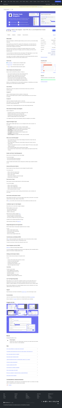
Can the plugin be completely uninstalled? (13, 367)
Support (27, 395)
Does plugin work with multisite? (11, 375)
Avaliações (13, 34)
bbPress (49, 396)
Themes (16, 395)
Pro (8, 200)
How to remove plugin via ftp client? (12, 370)
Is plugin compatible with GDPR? (12, 364)
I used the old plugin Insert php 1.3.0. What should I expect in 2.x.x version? (18, 359)
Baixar (54, 30)
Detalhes (8, 34)
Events (38, 395)
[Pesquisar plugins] (12, 9)
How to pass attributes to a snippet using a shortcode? (15, 348)
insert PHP (52, 54)
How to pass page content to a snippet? (13, 354)
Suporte (54, 34)
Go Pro (9, 66)
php (54, 54)
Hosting (4, 396)
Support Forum (10, 64)
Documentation (10, 62)
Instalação (19, 34)
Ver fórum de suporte (44, 81)
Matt (49, 395)
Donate (38, 396)
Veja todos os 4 (53, 49)
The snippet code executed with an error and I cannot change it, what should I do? (20, 351)
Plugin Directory (5, 4)
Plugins (16, 396)
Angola (12, 402)
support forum (24, 291)
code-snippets (53, 51)
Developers (27, 396)
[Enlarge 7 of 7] (37, 317)
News (4, 395)
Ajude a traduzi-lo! (40, 6)
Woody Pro (19, 221)
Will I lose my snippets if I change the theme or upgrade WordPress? (17, 372)
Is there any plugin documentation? (12, 362)
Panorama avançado (44, 57)
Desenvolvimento (25, 34)
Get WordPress (58, 1)
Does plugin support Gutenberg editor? (13, 356)
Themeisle (14, 31)
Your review (42, 72)
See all (54, 72)
